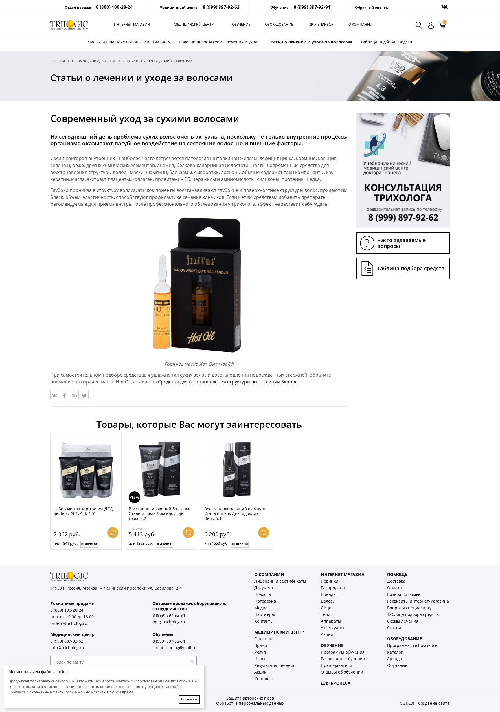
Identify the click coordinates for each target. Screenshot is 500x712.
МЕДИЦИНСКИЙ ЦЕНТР (279, 632)
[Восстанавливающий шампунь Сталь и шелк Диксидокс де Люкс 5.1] (236, 469)
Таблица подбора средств (386, 42)
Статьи (394, 627)
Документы (265, 587)
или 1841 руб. (66, 543)
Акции (260, 672)
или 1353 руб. (141, 543)
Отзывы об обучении (342, 672)
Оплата (394, 587)
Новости (262, 594)
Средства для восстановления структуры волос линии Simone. (228, 382)
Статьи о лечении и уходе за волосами (310, 42)
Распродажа (333, 587)
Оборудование (279, 24)
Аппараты (331, 621)
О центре (263, 638)
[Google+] (74, 395)
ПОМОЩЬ (397, 574)
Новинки (329, 581)
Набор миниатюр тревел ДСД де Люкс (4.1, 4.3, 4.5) (83, 511)
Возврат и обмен (404, 594)
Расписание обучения (343, 658)
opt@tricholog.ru (168, 622)
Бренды (329, 594)
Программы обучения (343, 652)
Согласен (189, 699)
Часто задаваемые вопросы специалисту (129, 42)
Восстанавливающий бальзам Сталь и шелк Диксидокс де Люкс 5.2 (159, 513)
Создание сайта (434, 703)
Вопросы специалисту (409, 607)
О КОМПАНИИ (269, 574)
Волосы (328, 601)
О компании (360, 24)
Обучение (241, 24)
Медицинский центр (194, 24)
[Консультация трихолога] (403, 170)
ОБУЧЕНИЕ (332, 645)
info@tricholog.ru (67, 647)
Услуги (261, 652)
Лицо (326, 607)
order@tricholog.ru (68, 623)
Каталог (395, 652)
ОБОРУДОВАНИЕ (404, 638)
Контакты (263, 621)
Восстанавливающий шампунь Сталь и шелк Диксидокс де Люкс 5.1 (235, 513)
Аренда (394, 658)
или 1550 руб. (216, 543)
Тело (325, 614)
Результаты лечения (274, 665)
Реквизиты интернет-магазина (418, 601)
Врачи (260, 645)
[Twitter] (84, 395)
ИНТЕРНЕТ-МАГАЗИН (343, 574)
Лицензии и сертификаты (280, 581)
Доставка (396, 581)
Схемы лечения (402, 621)
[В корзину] (112, 532)
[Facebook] (64, 395)
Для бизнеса (321, 24)
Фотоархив (265, 601)
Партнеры (264, 614)
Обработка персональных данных (250, 703)
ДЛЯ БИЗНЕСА (335, 683)
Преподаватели (336, 665)
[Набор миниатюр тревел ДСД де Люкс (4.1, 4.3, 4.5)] (86, 469)
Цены (259, 658)
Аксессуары (332, 627)
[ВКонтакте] (54, 395)
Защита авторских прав (250, 698)
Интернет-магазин (132, 24)
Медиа (261, 607)
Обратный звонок (371, 7)
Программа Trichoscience (412, 645)
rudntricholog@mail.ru (174, 647)
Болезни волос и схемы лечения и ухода (219, 42)
